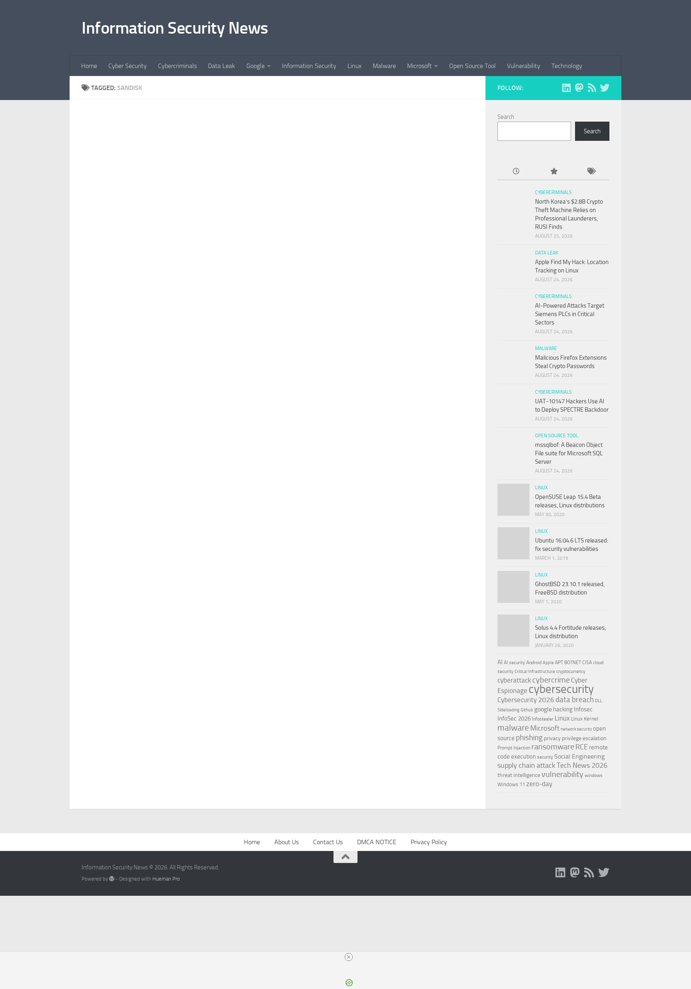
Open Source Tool (472, 66)
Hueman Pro (166, 879)
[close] (349, 957)
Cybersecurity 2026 (525, 700)
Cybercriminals (177, 66)
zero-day (539, 784)
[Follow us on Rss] (592, 87)
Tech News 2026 (582, 765)
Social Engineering (579, 756)
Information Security (309, 66)
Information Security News (175, 28)
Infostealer (542, 719)
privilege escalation (584, 738)
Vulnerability (523, 66)
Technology (566, 66)
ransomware (552, 746)
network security (576, 729)
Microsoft (419, 66)
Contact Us (328, 842)
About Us (286, 842)
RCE (581, 747)
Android (533, 662)
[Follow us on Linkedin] (566, 87)
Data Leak (221, 66)
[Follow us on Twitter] (604, 87)
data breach (574, 699)
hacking (563, 709)
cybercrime (551, 680)
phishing (529, 737)
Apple (548, 662)
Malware (384, 66)
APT (559, 662)
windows (594, 775)
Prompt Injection (513, 748)
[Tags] (590, 171)
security (545, 757)
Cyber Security (127, 66)
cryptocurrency (570, 671)
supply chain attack (526, 765)
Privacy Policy (429, 842)
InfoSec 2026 (514, 718)
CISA (587, 662)
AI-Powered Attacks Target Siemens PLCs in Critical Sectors (569, 314)
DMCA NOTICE (376, 842)
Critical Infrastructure (535, 671)
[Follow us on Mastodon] (579, 87)
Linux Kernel (584, 719)
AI (500, 662)
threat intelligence (518, 775)
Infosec (583, 709)
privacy (552, 738)
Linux (354, 66)
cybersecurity (561, 689)
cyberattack (514, 680)
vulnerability (562, 774)
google (543, 709)
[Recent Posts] (516, 171)
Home (89, 66)
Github (527, 710)
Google (255, 66)
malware (513, 728)
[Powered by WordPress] (111, 878)
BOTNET (572, 662)
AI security (514, 662)
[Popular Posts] (553, 171)
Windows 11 (511, 784)
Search (505, 116)
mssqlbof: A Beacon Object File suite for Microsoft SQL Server (569, 453)
